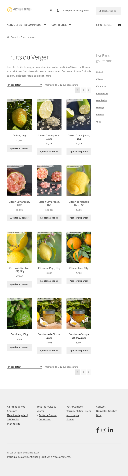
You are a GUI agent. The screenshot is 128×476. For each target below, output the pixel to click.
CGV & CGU (13, 419)
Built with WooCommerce (55, 456)
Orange (100, 107)
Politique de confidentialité (22, 456)
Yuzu (98, 121)
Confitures (45, 419)
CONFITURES (59, 24)
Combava (101, 86)
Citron (99, 79)
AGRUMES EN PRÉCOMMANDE (24, 24)
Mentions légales (17, 415)
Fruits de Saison (47, 415)
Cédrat (99, 71)
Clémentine (102, 93)
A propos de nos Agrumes (76, 10)
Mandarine (101, 100)
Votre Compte (74, 406)
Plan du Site (13, 423)
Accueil (14, 37)
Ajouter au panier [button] (19, 148)
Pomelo (100, 114)
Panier (70, 419)
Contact (101, 406)
